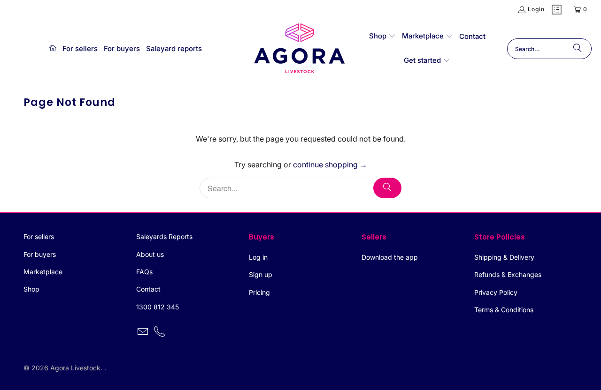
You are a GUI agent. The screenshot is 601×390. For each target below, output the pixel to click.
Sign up (260, 274)
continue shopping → (330, 164)
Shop (31, 289)
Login (536, 9)
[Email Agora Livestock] (143, 332)
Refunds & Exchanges (507, 274)
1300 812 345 (157, 307)
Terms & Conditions (503, 310)
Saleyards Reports (164, 236)
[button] (382, 36)
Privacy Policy (495, 292)
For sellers (38, 236)
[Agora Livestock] (299, 48)
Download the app (390, 257)
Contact (148, 289)
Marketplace (42, 272)
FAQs (144, 272)
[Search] (577, 48)
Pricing (259, 292)
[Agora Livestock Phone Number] (160, 332)
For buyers (39, 254)
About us (150, 254)
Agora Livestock (75, 368)
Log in (258, 257)
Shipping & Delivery (504, 257)
